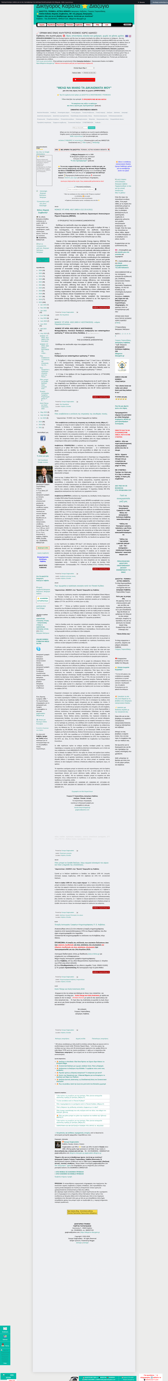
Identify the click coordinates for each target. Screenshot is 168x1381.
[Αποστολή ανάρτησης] (77, 312)
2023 (40, 279)
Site (56, 1165)
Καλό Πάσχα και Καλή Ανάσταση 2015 (70, 989)
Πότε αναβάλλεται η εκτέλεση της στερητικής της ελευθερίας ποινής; (81, 414)
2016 (40, 299)
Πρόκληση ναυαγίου (66, 853)
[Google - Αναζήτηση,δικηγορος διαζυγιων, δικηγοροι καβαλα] (5, 1330)
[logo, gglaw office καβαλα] (122, 372)
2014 (40, 422)
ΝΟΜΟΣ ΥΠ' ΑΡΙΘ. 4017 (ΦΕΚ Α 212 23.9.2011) (74, 209)
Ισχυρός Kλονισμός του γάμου (74, 915)
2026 (40, 270)
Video (118, 323)
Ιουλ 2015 (43, 321)
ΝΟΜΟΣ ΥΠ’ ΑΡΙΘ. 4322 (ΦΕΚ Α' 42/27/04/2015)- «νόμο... (44, 348)
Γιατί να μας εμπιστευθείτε (44, 61)
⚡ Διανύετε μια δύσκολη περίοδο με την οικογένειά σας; (122, 710)
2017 (40, 296)
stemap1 (79, 1243)
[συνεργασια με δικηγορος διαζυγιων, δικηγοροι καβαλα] (42, 248)
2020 (40, 288)
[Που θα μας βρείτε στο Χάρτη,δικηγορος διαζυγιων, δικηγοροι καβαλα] (3, 1346)
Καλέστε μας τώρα (71, 178)
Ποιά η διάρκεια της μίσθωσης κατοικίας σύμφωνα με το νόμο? (77, 1107)
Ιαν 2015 (43, 418)
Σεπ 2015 (43, 315)
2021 (40, 285)
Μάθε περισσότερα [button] (67, 2)
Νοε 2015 (43, 308)
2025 (40, 273)
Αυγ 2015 (43, 318)
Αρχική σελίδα (80, 1038)
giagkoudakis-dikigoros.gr (93, 1153)
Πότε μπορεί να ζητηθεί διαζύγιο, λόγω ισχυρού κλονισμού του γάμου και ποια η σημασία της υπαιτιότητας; (81, 864)
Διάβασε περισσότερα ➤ (101, 307)
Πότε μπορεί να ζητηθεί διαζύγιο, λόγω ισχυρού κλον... (44, 384)
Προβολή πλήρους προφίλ (63, 1177)
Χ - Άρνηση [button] (141, 2)
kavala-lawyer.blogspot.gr (82, 807)
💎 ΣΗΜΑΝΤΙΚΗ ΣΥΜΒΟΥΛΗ (84, 79)
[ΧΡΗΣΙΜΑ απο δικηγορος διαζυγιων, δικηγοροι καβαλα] (5, 1337)
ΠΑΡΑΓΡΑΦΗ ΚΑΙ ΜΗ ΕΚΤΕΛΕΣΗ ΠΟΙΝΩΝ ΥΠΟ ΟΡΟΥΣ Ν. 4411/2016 (80, 1126)
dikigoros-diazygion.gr (77, 1153)
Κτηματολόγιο (80, 979)
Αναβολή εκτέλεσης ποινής (68, 576)
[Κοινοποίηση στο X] (84, 312)
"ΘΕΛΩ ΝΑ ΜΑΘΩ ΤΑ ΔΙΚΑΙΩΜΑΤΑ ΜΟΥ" (84, 87)
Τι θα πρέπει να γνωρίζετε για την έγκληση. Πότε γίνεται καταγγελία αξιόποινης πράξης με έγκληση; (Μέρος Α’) (79, 1096)
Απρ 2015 (43, 333)
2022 (40, 282)
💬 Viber (83, 142)
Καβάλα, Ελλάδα (66, 406)
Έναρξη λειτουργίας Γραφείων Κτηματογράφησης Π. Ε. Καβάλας (80, 925)
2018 (40, 293)
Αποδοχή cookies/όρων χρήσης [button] (160, 2)
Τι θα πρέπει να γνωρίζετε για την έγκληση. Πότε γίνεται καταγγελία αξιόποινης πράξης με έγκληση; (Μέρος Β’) (79, 1121)
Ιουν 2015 (43, 324)
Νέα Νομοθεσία (64, 315)
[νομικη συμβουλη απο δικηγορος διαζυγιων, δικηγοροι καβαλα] (43, 593)
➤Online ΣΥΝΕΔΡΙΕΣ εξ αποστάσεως (70, 140)
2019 (40, 291)
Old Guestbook (43, 460)
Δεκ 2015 (43, 305)
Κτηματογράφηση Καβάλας (68, 979)
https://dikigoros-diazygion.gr (45, 63)
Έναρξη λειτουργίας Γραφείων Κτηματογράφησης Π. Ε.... (44, 396)
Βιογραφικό (62, 1165)
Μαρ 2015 (43, 412)
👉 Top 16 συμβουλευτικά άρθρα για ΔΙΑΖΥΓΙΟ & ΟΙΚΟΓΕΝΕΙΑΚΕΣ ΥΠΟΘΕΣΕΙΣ (84, 95)
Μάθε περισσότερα (76, 136)
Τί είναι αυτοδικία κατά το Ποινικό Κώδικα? (71, 1101)
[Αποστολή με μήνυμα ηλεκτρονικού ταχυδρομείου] (80, 312)
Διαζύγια (62, 915)
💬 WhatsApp (94, 142)
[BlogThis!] (82, 312)
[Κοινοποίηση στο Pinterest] (87, 312)
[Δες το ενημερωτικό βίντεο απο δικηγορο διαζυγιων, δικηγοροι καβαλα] (5, 1361)
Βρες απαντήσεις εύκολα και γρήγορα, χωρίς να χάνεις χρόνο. (95, 36)
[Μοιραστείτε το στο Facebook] (85, 312)
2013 (40, 424)
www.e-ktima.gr (93, 954)
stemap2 (85, 1243)
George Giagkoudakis (71, 1142)
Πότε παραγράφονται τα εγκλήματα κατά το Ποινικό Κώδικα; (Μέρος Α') (80, 1104)
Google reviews (43, 462)
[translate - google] (130, 35)
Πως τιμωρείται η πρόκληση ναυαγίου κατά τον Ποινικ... (44, 372)
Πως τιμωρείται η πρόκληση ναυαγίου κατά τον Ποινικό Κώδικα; (79, 586)
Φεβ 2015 (43, 415)
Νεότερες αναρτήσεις (62, 1038)
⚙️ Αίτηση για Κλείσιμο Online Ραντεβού (41, 722)
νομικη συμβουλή (43, 553)
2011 (40, 427)
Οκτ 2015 (43, 311)
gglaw (69, 1165)
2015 (40, 302)
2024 (40, 276)
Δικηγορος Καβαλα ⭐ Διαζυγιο (72, 6)
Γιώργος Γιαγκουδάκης (123, 649)
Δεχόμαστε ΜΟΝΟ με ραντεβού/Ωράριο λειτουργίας (123, 421)
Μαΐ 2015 (43, 329)
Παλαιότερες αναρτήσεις (100, 1038)
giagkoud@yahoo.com (82, 810)
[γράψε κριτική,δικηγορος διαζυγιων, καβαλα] (121, 399)
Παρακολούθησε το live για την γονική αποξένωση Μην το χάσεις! (123, 189)
